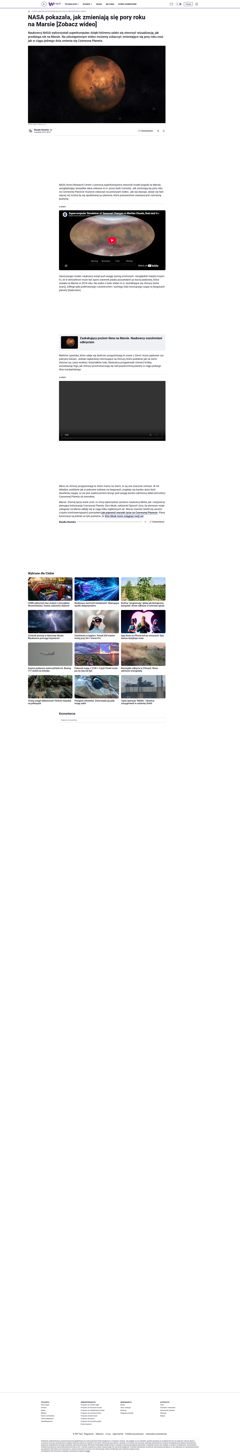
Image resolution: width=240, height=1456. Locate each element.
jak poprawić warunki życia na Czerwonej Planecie (130, 512)
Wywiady (163, 1413)
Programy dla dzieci (87, 1418)
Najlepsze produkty (127, 1413)
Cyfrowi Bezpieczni (47, 1418)
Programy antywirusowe (89, 1416)
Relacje (162, 1416)
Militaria (110, 4)
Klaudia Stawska (41, 130)
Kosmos (86, 4)
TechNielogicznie (46, 1421)
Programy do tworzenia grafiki (91, 1421)
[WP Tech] (56, 4)
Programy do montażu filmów (91, 1413)
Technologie (71, 4)
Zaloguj (188, 4)
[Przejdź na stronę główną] (44, 6)
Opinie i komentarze (127, 4)
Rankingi (123, 1410)
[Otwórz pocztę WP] (172, 4)
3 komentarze (146, 131)
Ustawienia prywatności (156, 1434)
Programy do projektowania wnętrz (92, 1410)
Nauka (99, 4)
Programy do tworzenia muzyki (91, 1407)
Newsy (122, 1405)
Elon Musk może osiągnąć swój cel (124, 516)
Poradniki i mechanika (167, 1407)
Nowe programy (86, 1424)
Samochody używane (167, 1410)
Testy (162, 1405)
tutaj (88, 1451)
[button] (179, 4)
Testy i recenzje (125, 1407)
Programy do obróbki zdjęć (90, 1405)
